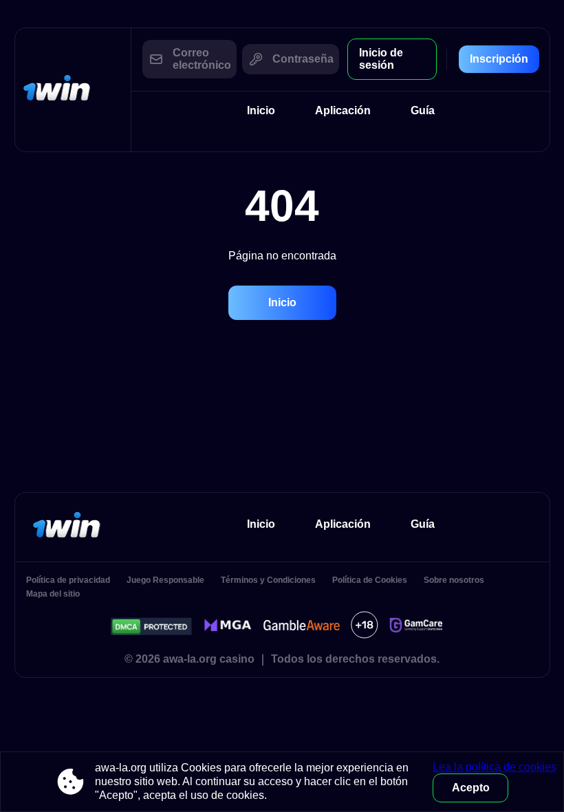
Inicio (261, 110)
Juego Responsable (165, 580)
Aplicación (343, 110)
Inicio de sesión (381, 59)
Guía (423, 110)
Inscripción (499, 59)
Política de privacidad (68, 580)
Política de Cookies (369, 580)
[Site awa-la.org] (72, 90)
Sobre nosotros (454, 580)
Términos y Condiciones (268, 580)
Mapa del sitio (53, 594)
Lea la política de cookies (494, 767)
